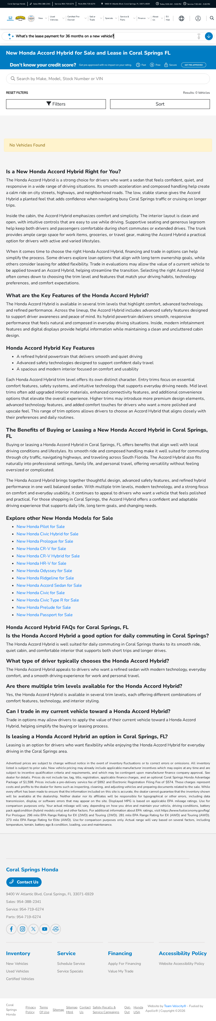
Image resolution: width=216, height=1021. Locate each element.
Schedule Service (71, 963)
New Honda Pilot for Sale (41, 527)
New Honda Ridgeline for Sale (45, 578)
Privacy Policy (31, 1009)
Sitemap (58, 1010)
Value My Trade (120, 971)
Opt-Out (127, 1009)
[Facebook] (11, 929)
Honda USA (138, 1009)
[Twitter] (33, 929)
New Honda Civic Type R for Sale (48, 600)
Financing (120, 953)
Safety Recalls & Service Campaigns (106, 1009)
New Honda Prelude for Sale (44, 607)
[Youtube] (44, 929)
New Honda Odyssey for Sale (44, 571)
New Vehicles (17, 963)
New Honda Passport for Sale (45, 615)
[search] (212, 18)
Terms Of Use (44, 1009)
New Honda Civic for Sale (41, 593)
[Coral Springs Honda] (20, 18)
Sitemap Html (71, 1009)
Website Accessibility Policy (181, 963)
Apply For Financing (124, 963)
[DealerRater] (55, 929)
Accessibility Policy (183, 953)
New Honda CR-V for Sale (41, 549)
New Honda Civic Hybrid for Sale (47, 534)
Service (66, 953)
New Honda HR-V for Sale (41, 563)
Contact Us (27, 882)
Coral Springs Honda (11, 1010)
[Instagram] (22, 929)
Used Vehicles (17, 971)
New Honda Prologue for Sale (45, 541)
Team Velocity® (175, 1006)
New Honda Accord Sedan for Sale (49, 585)
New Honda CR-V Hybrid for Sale (48, 556)
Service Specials (70, 971)
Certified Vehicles (20, 978)
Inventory (18, 953)
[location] (102, 4)
